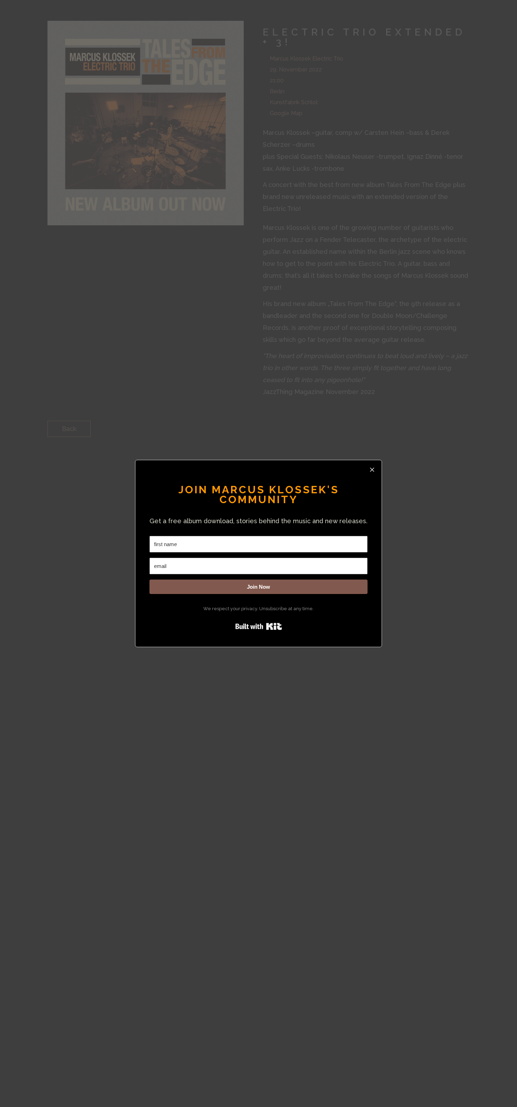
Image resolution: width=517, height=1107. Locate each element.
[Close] (372, 470)
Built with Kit (258, 626)
